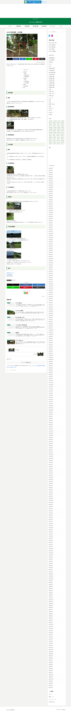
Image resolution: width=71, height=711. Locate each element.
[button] (42, 59)
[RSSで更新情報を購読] (27, 293)
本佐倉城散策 (25, 86)
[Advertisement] (35, 10)
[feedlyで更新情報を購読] (25, 293)
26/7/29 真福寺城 (52, 44)
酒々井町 (14, 280)
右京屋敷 (25, 78)
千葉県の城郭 (9, 280)
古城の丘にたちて (10, 272)
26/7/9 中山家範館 (52, 51)
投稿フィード (51, 696)
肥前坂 (24, 84)
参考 (24, 87)
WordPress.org (52, 701)
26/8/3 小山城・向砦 (53, 42)
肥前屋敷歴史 (26, 76)
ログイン (50, 694)
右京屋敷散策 (26, 81)
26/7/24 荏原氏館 (52, 47)
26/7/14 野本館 (51, 49)
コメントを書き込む (26, 362)
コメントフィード (52, 699)
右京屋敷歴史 (26, 82)
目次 (24, 69)
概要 (25, 73)
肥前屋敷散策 (26, 75)
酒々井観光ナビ (10, 274)
